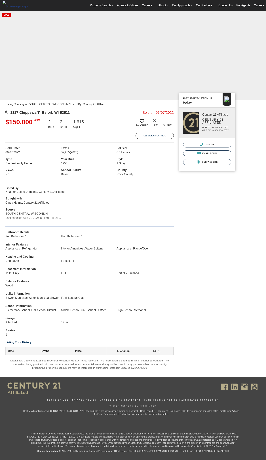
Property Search (102, 7)
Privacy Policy (84, 400)
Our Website (209, 162)
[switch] (142, 124)
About (164, 7)
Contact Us (225, 5)
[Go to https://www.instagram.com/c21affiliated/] (244, 387)
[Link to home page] (17, 6)
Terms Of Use (58, 400)
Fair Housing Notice (161, 400)
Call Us (209, 144)
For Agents (243, 5)
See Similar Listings (154, 136)
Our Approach (183, 7)
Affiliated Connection (200, 400)
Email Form (209, 153)
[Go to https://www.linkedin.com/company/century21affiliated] (234, 387)
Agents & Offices (127, 5)
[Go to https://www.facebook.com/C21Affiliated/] (224, 387)
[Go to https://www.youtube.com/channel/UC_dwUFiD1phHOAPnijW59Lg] (254, 387)
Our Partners (206, 7)
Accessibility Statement (120, 400)
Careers (149, 7)
